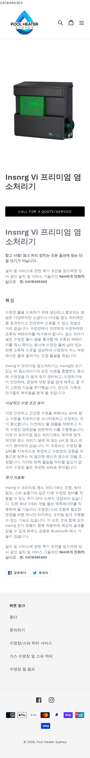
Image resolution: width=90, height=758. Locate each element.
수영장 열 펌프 (22, 669)
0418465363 (11, 2)
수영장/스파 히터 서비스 (31, 643)
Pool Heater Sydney (51, 742)
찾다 (13, 617)
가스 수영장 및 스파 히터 (31, 656)
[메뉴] (81, 22)
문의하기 (17, 630)
